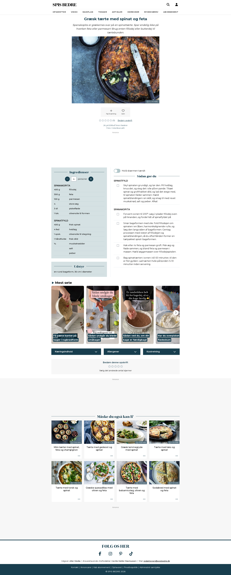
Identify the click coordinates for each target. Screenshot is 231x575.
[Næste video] (176, 312)
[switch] (117, 171)
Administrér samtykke (150, 567)
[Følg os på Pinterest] (120, 554)
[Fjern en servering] (67, 179)
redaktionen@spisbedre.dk (156, 561)
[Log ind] (176, 4)
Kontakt (74, 567)
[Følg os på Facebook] (100, 554)
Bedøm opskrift (125, 120)
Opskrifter (59, 12)
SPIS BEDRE (65, 4)
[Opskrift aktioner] (79, 456)
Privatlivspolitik (131, 567)
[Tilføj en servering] (90, 179)
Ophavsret (117, 567)
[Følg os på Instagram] (110, 554)
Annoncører (85, 567)
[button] (67, 315)
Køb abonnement (101, 567)
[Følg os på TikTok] (131, 554)
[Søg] (168, 4)
